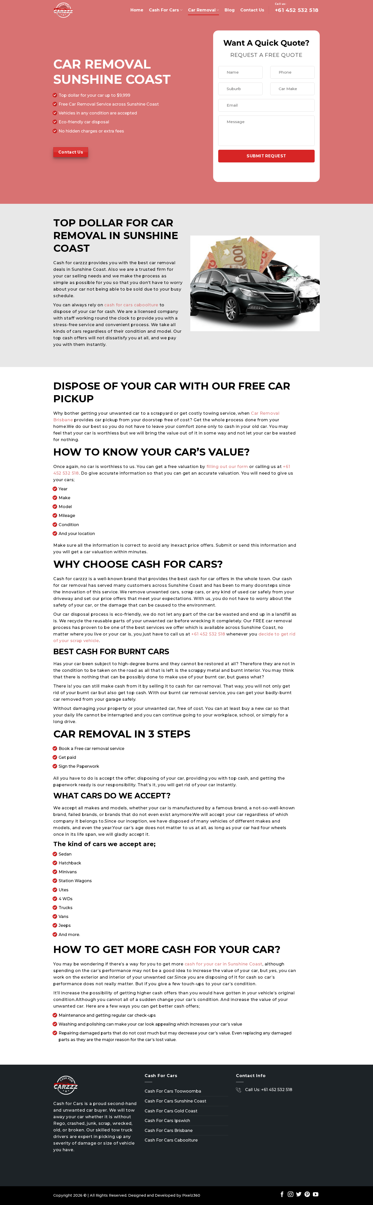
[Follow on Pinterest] (307, 1195)
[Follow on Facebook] (282, 1195)
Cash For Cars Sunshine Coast (175, 1101)
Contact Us (252, 10)
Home (136, 10)
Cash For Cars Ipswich (167, 1120)
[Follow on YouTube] (315, 1195)
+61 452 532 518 (208, 634)
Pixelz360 (191, 1195)
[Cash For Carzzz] (78, 10)
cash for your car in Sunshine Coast (224, 964)
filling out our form (227, 466)
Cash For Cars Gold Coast (171, 1111)
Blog (230, 10)
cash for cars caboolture (131, 305)
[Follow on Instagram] (290, 1195)
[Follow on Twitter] (299, 1195)
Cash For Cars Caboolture (171, 1140)
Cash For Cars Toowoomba (173, 1091)
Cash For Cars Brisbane (169, 1130)
